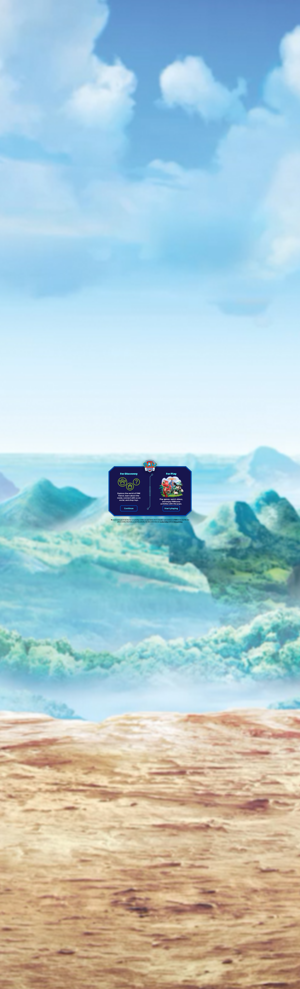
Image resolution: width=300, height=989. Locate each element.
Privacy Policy (178, 522)
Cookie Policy (164, 522)
